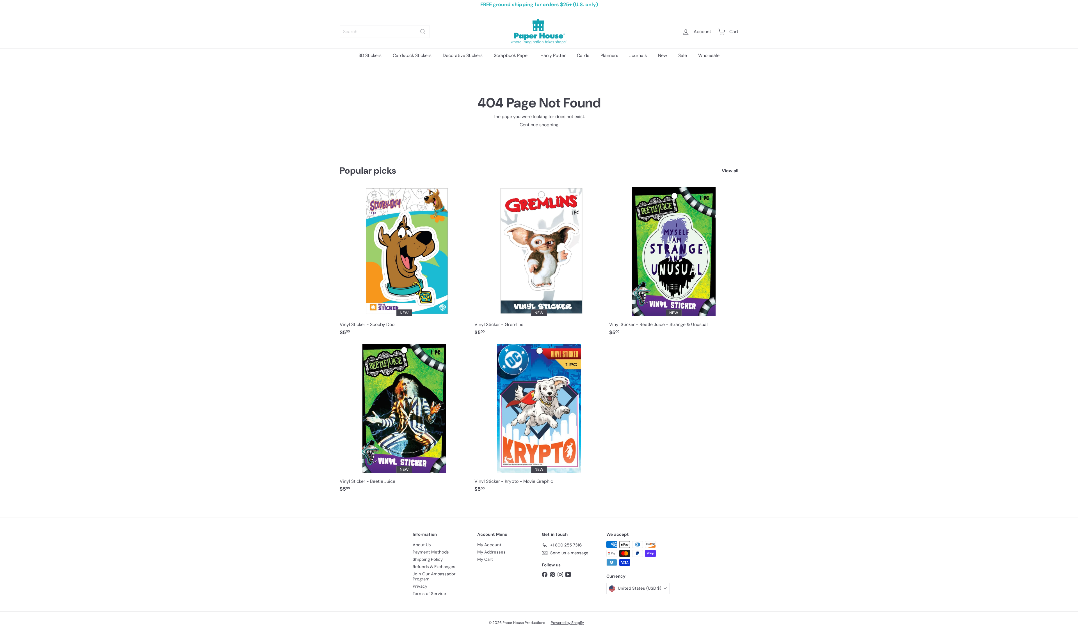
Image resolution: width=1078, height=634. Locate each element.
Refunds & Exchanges (434, 566)
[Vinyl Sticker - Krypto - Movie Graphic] (539, 421)
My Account (489, 545)
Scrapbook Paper (511, 55)
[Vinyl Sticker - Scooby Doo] (404, 264)
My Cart (485, 559)
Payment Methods (431, 552)
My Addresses (491, 552)
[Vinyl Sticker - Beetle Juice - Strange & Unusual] (673, 264)
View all (730, 170)
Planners (609, 55)
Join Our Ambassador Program (434, 576)
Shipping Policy (428, 559)
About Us (422, 545)
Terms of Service (429, 593)
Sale (682, 55)
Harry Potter (553, 55)
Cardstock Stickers (412, 55)
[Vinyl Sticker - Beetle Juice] (404, 421)
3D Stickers (370, 55)
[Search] (423, 31)
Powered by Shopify (567, 622)
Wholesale (709, 55)
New (662, 55)
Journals (638, 55)
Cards (583, 55)
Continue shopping (539, 125)
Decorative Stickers (463, 55)
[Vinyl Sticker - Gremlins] (539, 264)
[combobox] (385, 31)
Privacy (420, 586)
